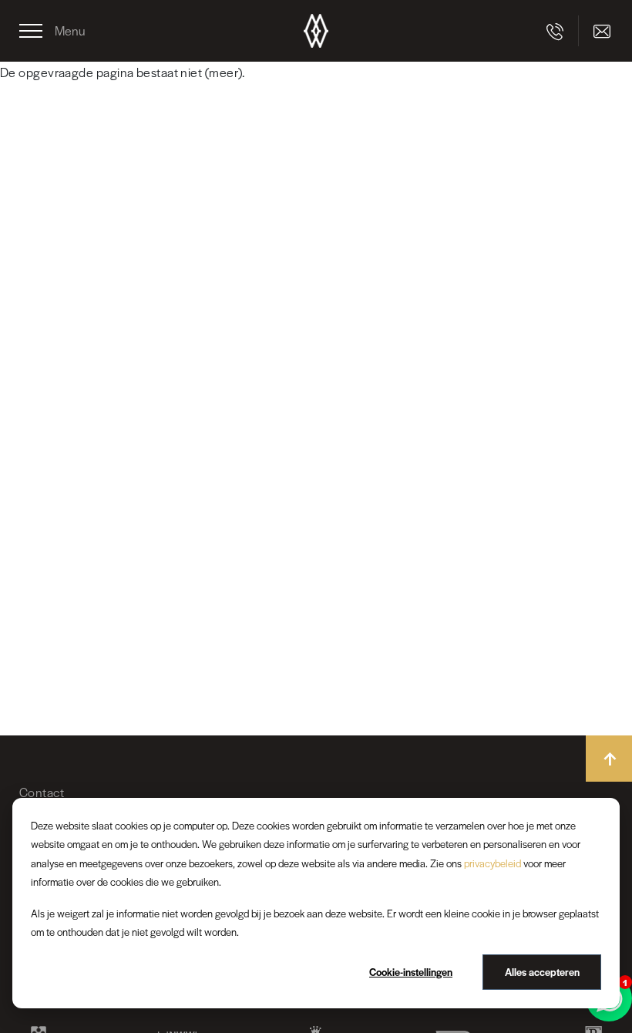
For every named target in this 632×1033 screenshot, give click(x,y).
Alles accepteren (542, 971)
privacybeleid (492, 863)
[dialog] (316, 903)
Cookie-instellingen (410, 971)
